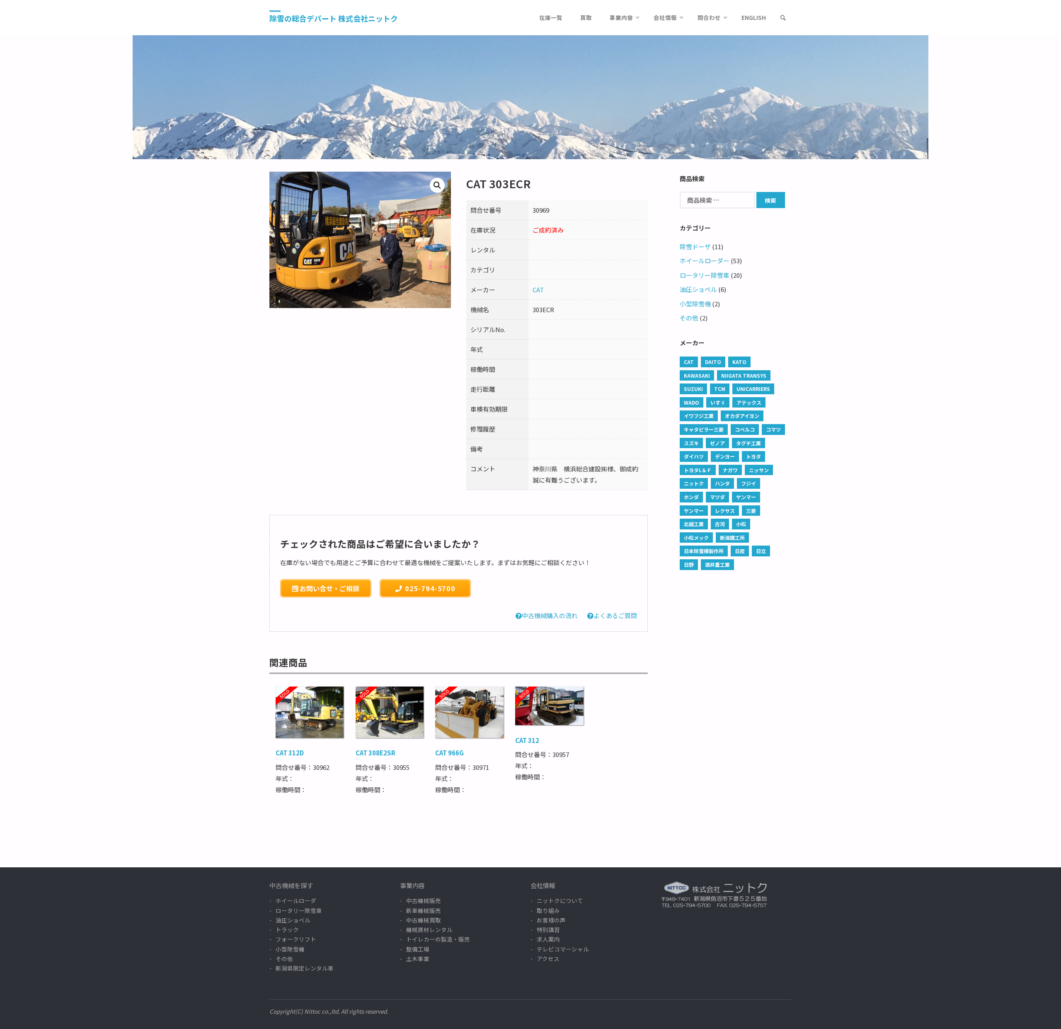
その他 (689, 317)
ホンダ (691, 496)
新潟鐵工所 (732, 537)
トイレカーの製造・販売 (438, 939)
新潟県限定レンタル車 (305, 968)
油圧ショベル (698, 289)
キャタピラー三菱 (704, 429)
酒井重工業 (717, 564)
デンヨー (725, 456)
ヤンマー (746, 496)
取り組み (548, 910)
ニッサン (759, 469)
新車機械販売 (423, 910)
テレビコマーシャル (563, 949)
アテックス (748, 402)
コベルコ (745, 429)
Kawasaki (697, 375)
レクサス (725, 510)
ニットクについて (560, 900)
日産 (740, 550)
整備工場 (417, 949)
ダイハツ (694, 456)
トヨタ (753, 456)
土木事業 (417, 958)
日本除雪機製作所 (704, 550)
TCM (719, 388)
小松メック (696, 537)
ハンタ (722, 483)
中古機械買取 (423, 920)
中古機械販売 (423, 900)
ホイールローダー (704, 260)
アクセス (548, 958)
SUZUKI (693, 388)
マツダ (717, 496)
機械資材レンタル (429, 929)
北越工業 (694, 523)
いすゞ (717, 402)
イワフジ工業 (699, 415)
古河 (720, 523)
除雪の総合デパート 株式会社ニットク (333, 18)
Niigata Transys (743, 375)
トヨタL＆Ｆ (698, 469)
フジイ (748, 483)
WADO (691, 402)
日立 (761, 550)
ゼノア (717, 443)
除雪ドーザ (695, 246)
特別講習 (548, 929)
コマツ (773, 429)
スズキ (691, 443)
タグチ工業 (748, 443)
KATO (739, 361)
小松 (741, 523)
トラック (287, 929)
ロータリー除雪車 (704, 275)
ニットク (694, 483)
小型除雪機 (695, 303)
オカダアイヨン (742, 415)
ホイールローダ (296, 900)
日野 (689, 564)
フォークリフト (296, 939)
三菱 (751, 510)
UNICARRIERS (753, 388)
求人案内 (548, 939)
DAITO (713, 361)
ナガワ (730, 469)
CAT (538, 289)
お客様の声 (551, 920)
